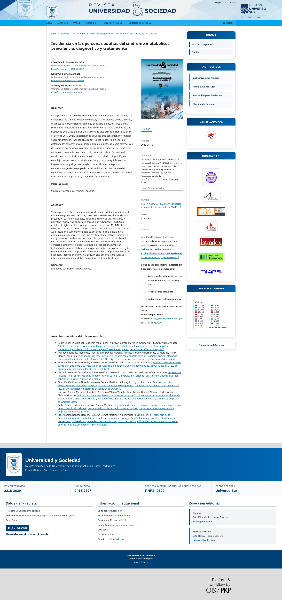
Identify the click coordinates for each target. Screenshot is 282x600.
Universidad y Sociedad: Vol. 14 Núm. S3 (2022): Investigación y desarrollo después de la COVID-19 (118, 387)
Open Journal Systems (211, 345)
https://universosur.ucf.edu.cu (114, 515)
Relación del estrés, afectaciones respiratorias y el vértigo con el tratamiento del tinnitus (116, 384)
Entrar (233, 2)
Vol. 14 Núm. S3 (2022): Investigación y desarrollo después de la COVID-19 (108, 33)
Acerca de (90, 22)
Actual (49, 22)
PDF (148, 129)
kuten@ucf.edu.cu (203, 521)
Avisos (76, 22)
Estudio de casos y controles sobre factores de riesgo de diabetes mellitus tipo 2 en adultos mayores (113, 346)
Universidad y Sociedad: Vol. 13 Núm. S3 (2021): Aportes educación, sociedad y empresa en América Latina (116, 359)
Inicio (53, 33)
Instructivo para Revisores (207, 95)
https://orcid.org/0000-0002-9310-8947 (67, 69)
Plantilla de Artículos (204, 86)
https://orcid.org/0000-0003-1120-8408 (67, 80)
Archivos (63, 22)
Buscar (229, 22)
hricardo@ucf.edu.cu (204, 540)
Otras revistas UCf (113, 22)
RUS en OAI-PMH (17, 528)
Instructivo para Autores (206, 78)
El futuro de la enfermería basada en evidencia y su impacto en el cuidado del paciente (119, 364)
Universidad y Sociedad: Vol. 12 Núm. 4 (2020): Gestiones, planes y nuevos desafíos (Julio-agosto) (111, 349)
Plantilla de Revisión (204, 104)
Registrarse (220, 2)
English (196, 52)
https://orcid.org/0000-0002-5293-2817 (67, 92)
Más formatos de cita (153, 188)
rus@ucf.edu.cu (115, 539)
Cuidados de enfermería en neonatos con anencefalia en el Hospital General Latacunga (129, 355)
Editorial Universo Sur (140, 22)
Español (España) (202, 44)
